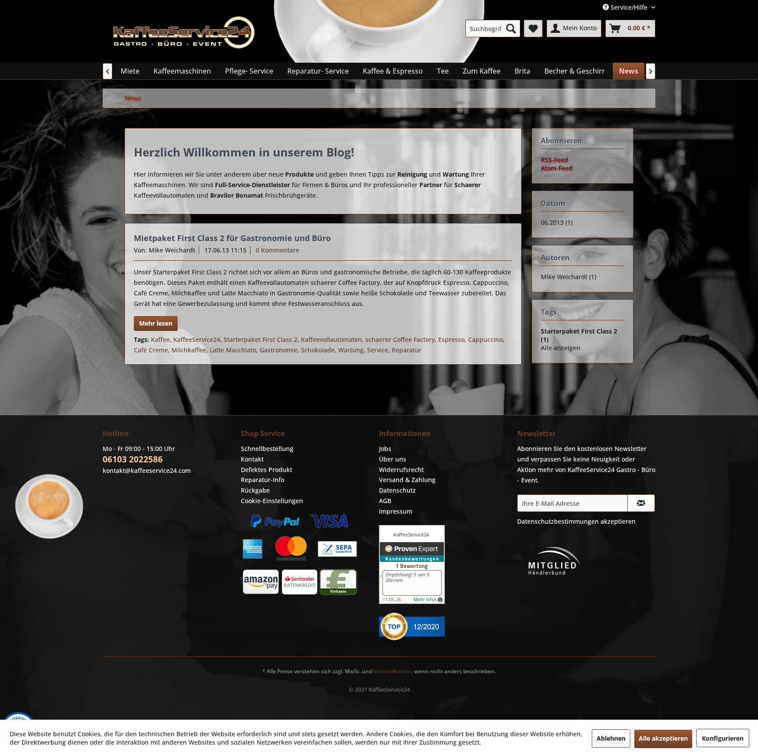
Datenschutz (397, 490)
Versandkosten (392, 671)
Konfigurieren (723, 738)
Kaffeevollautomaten (331, 339)
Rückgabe (255, 490)
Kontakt (252, 459)
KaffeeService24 (196, 339)
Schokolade (318, 350)
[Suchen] (511, 28)
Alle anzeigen (560, 348)
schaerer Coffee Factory (400, 339)
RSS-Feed (554, 160)
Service (377, 350)
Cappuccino (485, 339)
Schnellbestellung (267, 448)
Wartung (351, 350)
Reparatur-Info (262, 480)
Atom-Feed (556, 168)
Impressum (395, 511)
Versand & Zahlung (407, 480)
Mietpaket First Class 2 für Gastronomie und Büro (232, 238)
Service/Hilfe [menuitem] (629, 7)
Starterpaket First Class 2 (260, 339)
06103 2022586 (133, 459)
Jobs (385, 448)
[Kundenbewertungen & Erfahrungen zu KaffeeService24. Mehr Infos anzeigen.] (446, 564)
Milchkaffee (189, 350)
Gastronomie (278, 350)
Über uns (392, 459)
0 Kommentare (277, 250)
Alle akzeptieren (663, 738)
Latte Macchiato (233, 350)
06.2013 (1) (556, 222)
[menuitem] (492, 28)
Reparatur (407, 350)
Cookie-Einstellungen (272, 501)
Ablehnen (611, 738)
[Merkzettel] (533, 28)
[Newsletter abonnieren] (641, 503)
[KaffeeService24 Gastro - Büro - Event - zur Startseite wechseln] (184, 36)
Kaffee (160, 339)
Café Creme (151, 350)
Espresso (451, 339)
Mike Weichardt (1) (568, 277)
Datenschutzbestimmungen (558, 521)
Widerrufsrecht (401, 469)
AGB (385, 501)
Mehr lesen (155, 323)
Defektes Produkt (266, 469)
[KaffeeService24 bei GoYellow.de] (446, 626)
